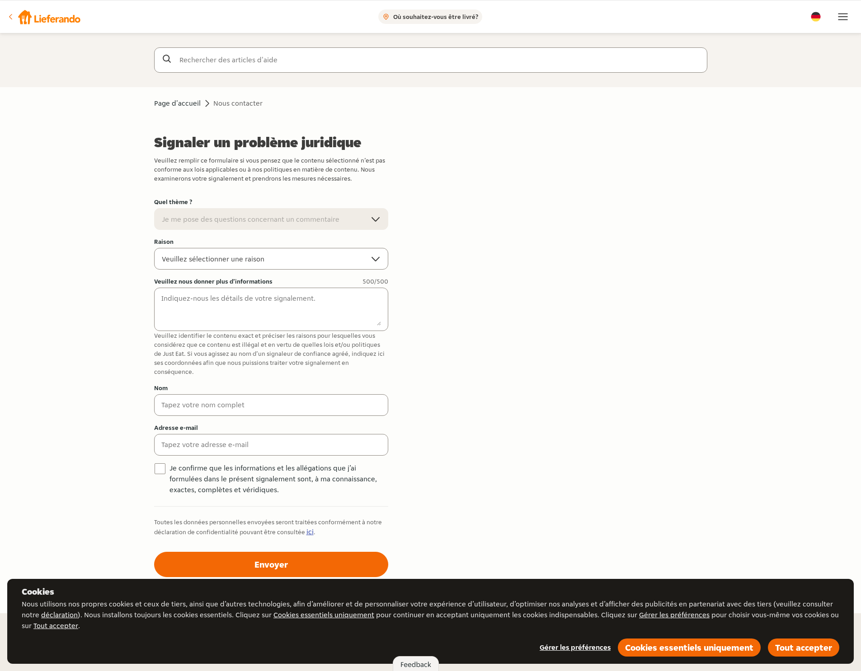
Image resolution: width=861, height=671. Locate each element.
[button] (43, 16)
